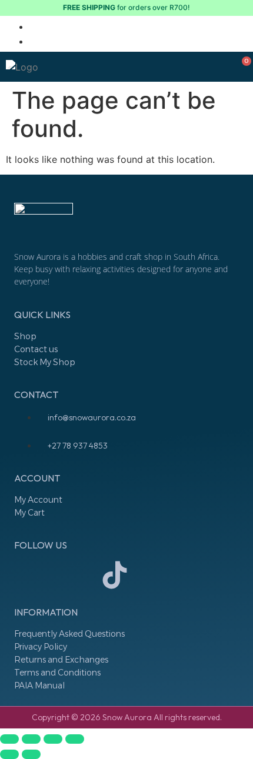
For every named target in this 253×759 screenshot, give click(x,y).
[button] (54, 66)
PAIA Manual (39, 685)
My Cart (29, 512)
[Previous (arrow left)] (9, 754)
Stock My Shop (44, 362)
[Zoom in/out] (9, 739)
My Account (38, 499)
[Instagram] (29, 575)
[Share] (53, 739)
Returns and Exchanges (61, 659)
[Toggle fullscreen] (31, 739)
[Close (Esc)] (74, 739)
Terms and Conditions (57, 672)
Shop (25, 336)
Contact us (36, 349)
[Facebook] (71, 575)
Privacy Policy (40, 646)
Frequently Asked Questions (69, 633)
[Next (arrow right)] (31, 754)
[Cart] (242, 66)
